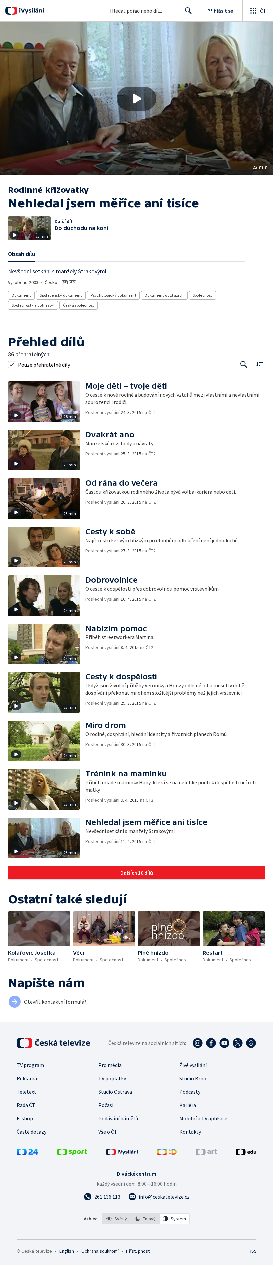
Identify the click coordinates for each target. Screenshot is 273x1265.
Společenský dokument (61, 295)
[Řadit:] (259, 363)
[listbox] (146, 1218)
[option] (116, 1219)
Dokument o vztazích (164, 295)
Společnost (202, 295)
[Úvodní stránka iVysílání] (30, 11)
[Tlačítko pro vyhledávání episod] (243, 364)
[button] (136, 98)
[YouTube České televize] (224, 1043)
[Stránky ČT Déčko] (167, 1153)
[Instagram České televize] (197, 1043)
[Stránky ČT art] (206, 1153)
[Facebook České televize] (211, 1043)
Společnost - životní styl (33, 305)
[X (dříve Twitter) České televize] (237, 1043)
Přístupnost (138, 1251)
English (66, 1251)
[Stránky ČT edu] (246, 1153)
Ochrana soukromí (100, 1251)
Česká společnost (78, 305)
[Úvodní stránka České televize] (54, 1043)
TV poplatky (112, 1078)
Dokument (21, 295)
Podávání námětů (118, 1118)
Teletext (26, 1091)
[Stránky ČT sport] (72, 1153)
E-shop (25, 1118)
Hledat (188, 10)
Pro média (110, 1065)
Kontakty (190, 1131)
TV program (30, 1065)
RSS (252, 1251)
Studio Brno (192, 1078)
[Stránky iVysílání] (122, 1153)
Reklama (27, 1078)
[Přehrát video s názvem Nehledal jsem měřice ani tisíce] (136, 99)
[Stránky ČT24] (27, 1153)
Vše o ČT (107, 1131)
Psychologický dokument (113, 295)
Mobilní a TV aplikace (203, 1118)
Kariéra (187, 1105)
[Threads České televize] (251, 1043)
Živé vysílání (193, 1065)
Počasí (105, 1105)
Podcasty (189, 1091)
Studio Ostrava (115, 1091)
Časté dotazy (31, 1131)
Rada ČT (26, 1105)
